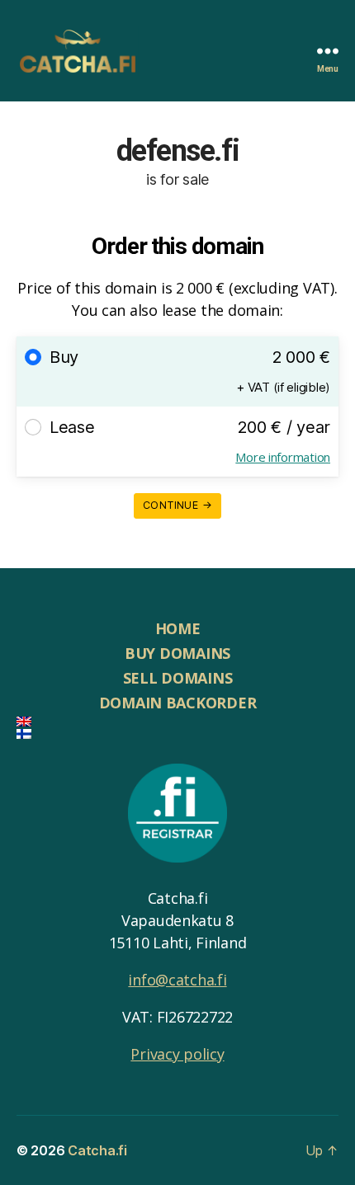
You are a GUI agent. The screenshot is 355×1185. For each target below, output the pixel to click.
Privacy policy (177, 1054)
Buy (64, 357)
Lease (72, 427)
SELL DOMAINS (178, 678)
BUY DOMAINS (177, 653)
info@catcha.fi (177, 980)
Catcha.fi (97, 1150)
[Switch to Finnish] (177, 734)
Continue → (177, 505)
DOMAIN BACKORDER (178, 702)
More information (282, 457)
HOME (178, 628)
